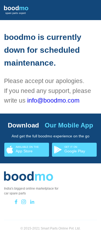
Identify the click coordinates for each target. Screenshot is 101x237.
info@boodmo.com (53, 100)
